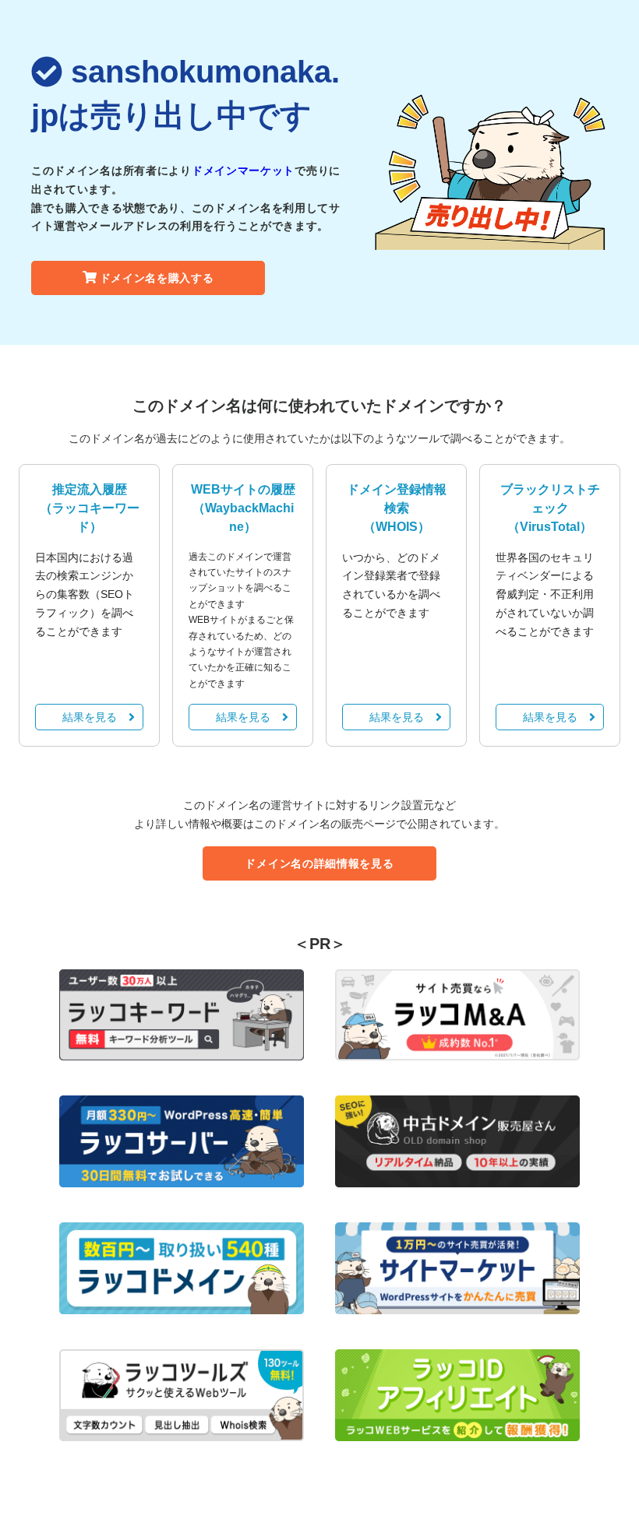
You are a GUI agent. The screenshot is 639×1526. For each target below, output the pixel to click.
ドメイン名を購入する (157, 278)
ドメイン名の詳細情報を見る (319, 863)
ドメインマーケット (243, 170)
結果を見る (89, 717)
